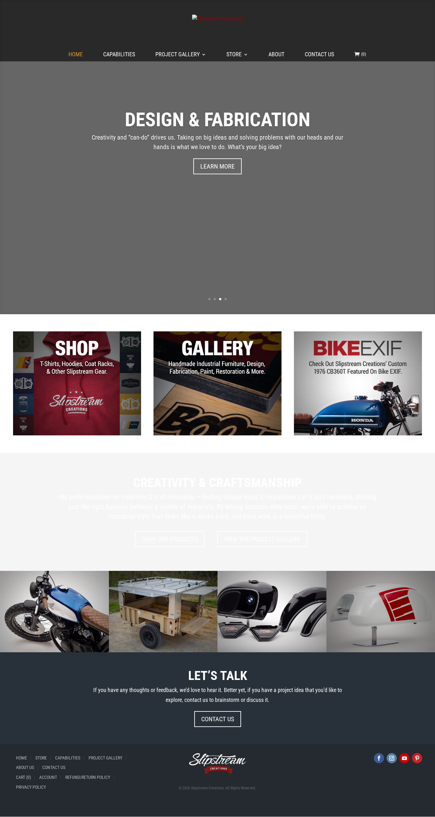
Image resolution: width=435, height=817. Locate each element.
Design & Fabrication (217, 119)
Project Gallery (177, 55)
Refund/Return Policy (87, 777)
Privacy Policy (31, 787)
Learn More (217, 166)
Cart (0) (23, 777)
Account (48, 777)
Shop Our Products (170, 539)
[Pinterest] (417, 758)
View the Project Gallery (262, 539)
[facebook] (379, 758)
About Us (25, 767)
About (276, 55)
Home (75, 55)
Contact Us (319, 55)
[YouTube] (404, 758)
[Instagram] (392, 758)
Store (234, 55)
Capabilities (119, 55)
